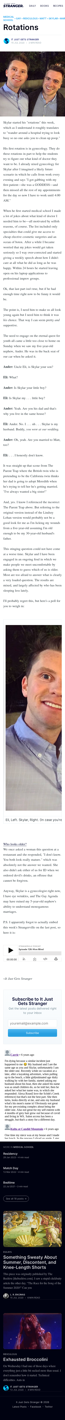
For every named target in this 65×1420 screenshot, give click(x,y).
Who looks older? (15, 844)
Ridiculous (30, 18)
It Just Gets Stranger (25, 39)
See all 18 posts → (16, 1198)
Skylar (53, 18)
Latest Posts (19, 1406)
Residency (10, 1153)
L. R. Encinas (17, 1294)
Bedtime (9, 1182)
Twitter (49, 1406)
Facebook (35, 1406)
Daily (32, 5)
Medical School (8, 18)
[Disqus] (32, 1094)
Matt (43, 18)
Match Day (10, 1168)
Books (44, 5)
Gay (18, 18)
